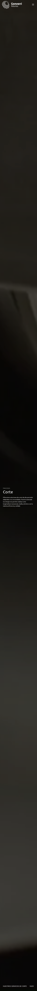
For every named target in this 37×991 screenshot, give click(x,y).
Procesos (6, 488)
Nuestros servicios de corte (15, 986)
